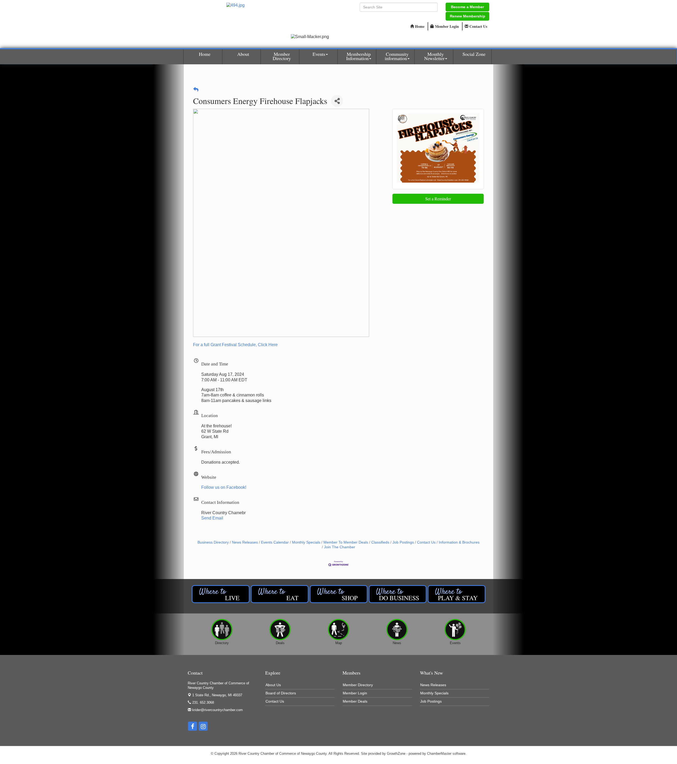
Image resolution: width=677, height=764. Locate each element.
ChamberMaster (439, 754)
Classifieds (380, 542)
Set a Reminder (438, 198)
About (243, 54)
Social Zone (474, 54)
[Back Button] (195, 90)
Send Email (212, 518)
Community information (397, 56)
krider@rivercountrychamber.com (217, 710)
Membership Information (358, 56)
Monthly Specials (306, 542)
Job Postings (403, 542)
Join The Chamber (339, 547)
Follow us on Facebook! (223, 487)
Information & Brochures (459, 542)
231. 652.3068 (202, 702)
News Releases (245, 542)
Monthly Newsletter (434, 56)
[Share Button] (337, 101)
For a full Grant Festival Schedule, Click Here (235, 344)
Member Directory (282, 56)
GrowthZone (396, 754)
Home (205, 54)
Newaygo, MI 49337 (217, 695)
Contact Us (426, 542)
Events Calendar (275, 542)
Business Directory (213, 542)
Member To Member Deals (345, 542)
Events (319, 54)
